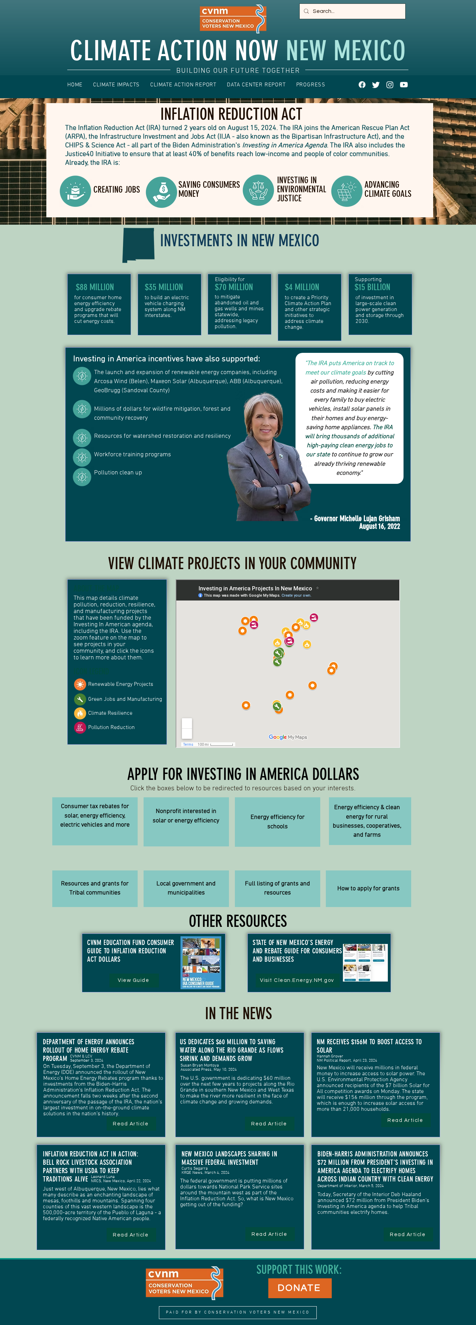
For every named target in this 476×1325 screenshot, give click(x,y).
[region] (95, 821)
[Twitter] (376, 84)
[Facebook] (362, 84)
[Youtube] (403, 84)
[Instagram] (389, 84)
